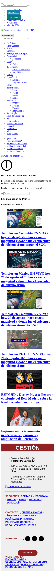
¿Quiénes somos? (31, 512)
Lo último (11, 43)
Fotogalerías (12, 133)
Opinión (10, 77)
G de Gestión (14, 17)
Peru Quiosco (13, 46)
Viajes (15, 93)
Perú (9, 61)
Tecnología (12, 113)
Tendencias (12, 88)
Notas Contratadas (15, 123)
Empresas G (13, 12)
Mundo (10, 100)
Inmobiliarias (18, 72)
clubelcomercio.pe (18, 562)
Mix (8, 118)
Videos (10, 131)
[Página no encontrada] (12, 156)
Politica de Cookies (18, 522)
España (15, 108)
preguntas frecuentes (16, 151)
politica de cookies (15, 148)
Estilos (15, 98)
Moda (15, 95)
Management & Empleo (17, 53)
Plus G (10, 74)
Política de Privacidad (19, 519)
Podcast (10, 126)
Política (15, 64)
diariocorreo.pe (32, 564)
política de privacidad (16, 146)
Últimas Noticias (14, 10)
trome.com (12, 564)
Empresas (11, 15)
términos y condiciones (17, 143)
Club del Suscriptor (15, 116)
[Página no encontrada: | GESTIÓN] (18, 30)
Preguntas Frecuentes (20, 525)
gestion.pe (11, 138)
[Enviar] (28, 5)
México (15, 106)
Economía (11, 56)
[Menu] (2, 3)
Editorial (16, 80)
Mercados (16, 59)
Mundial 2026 (13, 25)
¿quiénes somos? (14, 141)
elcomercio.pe (14, 559)
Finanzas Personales (16, 20)
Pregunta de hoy (19, 82)
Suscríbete (27, 552)
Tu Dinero (11, 67)
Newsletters (12, 23)
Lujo (14, 90)
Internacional (18, 111)
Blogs (9, 85)
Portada (10, 48)
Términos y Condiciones (20, 515)
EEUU (15, 103)
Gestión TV (12, 128)
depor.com (40, 562)
